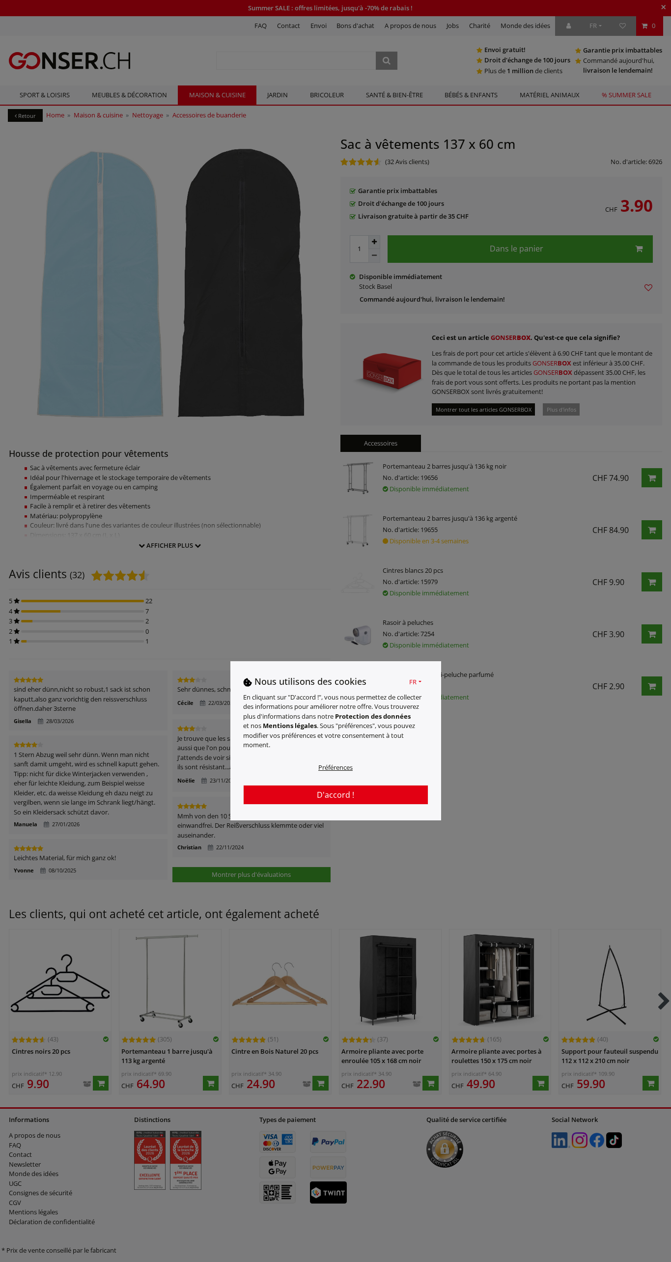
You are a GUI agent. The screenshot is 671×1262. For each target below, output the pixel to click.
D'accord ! (335, 794)
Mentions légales (290, 725)
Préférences (335, 766)
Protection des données (373, 715)
